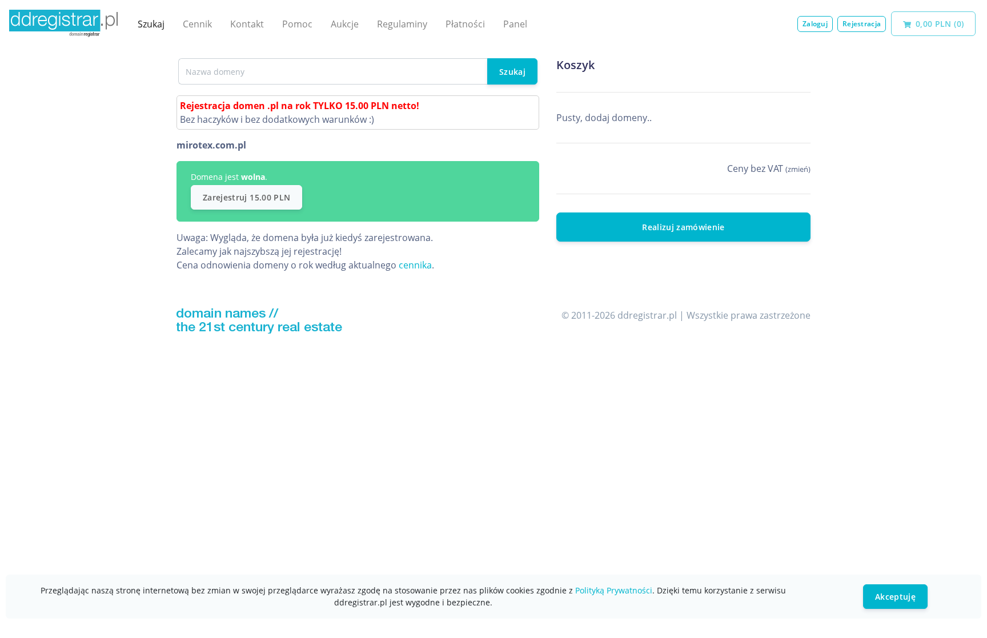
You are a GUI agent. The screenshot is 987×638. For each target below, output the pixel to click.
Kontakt (247, 24)
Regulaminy (402, 24)
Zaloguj (815, 24)
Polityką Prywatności (613, 590)
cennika (415, 265)
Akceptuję (895, 596)
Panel (515, 24)
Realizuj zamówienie (683, 227)
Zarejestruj (246, 197)
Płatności (465, 24)
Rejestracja (861, 24)
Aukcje (345, 24)
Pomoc (297, 24)
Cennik (197, 24)
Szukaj (151, 24)
